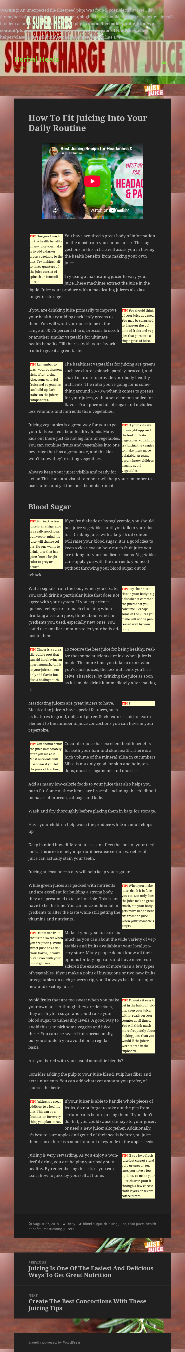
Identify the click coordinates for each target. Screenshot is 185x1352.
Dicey (70, 1223)
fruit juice (136, 1223)
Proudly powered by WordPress (54, 1342)
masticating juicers (58, 1228)
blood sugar (92, 1223)
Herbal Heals (36, 59)
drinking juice (115, 1223)
